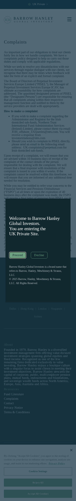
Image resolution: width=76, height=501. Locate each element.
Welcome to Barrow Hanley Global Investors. (34, 221)
